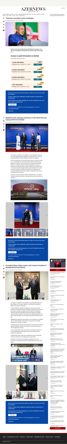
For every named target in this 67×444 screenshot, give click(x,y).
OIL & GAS (15, 14)
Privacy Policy (49, 436)
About (4, 436)
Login (64, 8)
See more (57, 428)
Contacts (22, 436)
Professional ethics (13, 436)
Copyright (57, 436)
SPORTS (17, 15)
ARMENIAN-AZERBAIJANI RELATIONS (24, 14)
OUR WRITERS (22, 15)
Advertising (29, 436)
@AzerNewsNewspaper (13, 108)
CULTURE (13, 15)
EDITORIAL (34, 14)
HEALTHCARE (8, 15)
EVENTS (4, 15)
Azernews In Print (39, 436)
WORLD (7, 14)
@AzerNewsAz (30, 107)
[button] (4, 18)
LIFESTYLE (42, 14)
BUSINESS (11, 14)
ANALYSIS (38, 14)
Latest (58, 270)
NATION (4, 14)
